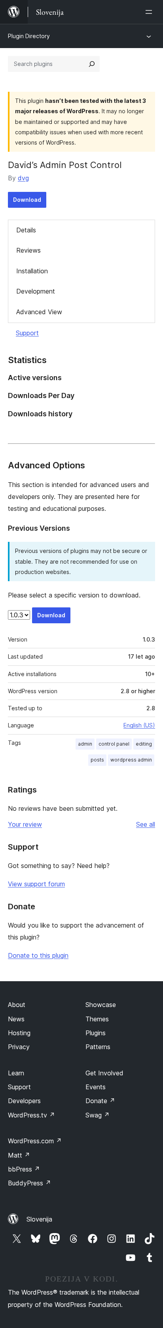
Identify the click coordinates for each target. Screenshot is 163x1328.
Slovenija (39, 1219)
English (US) (139, 725)
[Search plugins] (92, 64)
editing (144, 744)
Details (26, 230)
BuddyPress (29, 1183)
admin (85, 744)
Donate (100, 1101)
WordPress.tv (31, 1115)
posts (97, 760)
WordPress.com (35, 1141)
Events (95, 1087)
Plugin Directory (29, 36)
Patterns (97, 1047)
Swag (97, 1115)
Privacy (19, 1047)
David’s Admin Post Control (65, 165)
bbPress (24, 1169)
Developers (24, 1101)
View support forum (36, 884)
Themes (97, 1019)
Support (27, 333)
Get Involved (104, 1073)
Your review (25, 824)
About (16, 1005)
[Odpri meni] (150, 12)
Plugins (95, 1033)
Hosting (19, 1033)
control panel (114, 744)
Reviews (28, 250)
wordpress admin (131, 760)
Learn (16, 1073)
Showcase (100, 1005)
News (16, 1019)
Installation (32, 271)
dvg (23, 178)
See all (145, 824)
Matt (19, 1155)
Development (35, 291)
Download (27, 199)
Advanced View (39, 312)
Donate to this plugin (38, 955)
